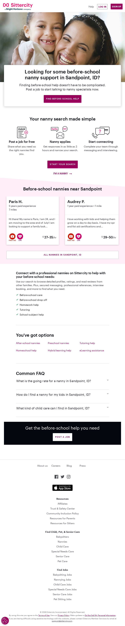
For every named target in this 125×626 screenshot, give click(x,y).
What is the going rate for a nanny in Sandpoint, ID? (53, 381)
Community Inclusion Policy (62, 513)
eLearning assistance (92, 350)
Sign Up (116, 6)
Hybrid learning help (59, 350)
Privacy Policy (63, 615)
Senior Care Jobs (62, 594)
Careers (55, 465)
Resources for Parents (62, 518)
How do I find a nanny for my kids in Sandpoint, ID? (53, 394)
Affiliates (63, 503)
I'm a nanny (60, 173)
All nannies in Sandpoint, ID (62, 255)
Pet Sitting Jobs (62, 599)
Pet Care (62, 561)
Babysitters (62, 536)
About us (42, 465)
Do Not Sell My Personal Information (100, 615)
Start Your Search (62, 164)
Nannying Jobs (62, 579)
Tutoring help (87, 343)
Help (91, 6)
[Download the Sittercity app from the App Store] (62, 488)
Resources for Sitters (62, 523)
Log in (102, 6)
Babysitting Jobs (62, 574)
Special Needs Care (62, 551)
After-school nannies (28, 343)
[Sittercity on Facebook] (56, 477)
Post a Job (62, 437)
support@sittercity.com (62, 621)
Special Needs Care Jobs (62, 589)
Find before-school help (62, 99)
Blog (69, 465)
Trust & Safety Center (62, 508)
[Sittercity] (13, 6)
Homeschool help (26, 350)
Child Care (62, 546)
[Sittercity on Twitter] (62, 477)
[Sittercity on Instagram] (68, 477)
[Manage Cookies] (5, 620)
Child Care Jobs (63, 584)
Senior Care (62, 556)
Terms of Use (44, 615)
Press (83, 465)
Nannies (62, 541)
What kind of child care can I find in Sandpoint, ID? (53, 408)
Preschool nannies (58, 343)
